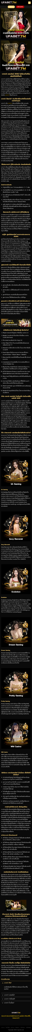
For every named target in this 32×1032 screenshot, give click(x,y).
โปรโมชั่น (8, 1027)
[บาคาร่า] (9, 2)
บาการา (10, 103)
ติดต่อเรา (17, 1027)
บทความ (12, 1027)
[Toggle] (2, 983)
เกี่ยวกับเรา (23, 1027)
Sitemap (28, 1027)
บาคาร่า (7, 95)
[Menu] (29, 2)
